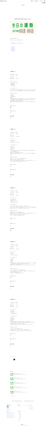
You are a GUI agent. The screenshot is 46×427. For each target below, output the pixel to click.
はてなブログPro (31, 409)
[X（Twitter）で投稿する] (14, 359)
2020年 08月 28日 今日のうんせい (11, 412)
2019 (19, 419)
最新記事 (8, 411)
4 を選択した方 (13, 49)
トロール (16, 142)
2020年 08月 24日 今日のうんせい (11, 417)
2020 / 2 (20, 417)
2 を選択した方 (13, 47)
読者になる (44, 2)
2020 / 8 (20, 413)
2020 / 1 (20, 418)
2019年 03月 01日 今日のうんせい (18, 373)
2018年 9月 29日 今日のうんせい (18, 391)
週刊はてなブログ (31, 408)
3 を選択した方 (13, 48)
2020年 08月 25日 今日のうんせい (11, 416)
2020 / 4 (20, 416)
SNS (22, 324)
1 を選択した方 (13, 46)
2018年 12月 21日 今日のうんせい (18, 382)
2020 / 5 (20, 415)
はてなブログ (30, 405)
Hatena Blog (22, 425)
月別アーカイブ (20, 411)
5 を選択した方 (13, 50)
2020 (19, 412)
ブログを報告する (25, 425)
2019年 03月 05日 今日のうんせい (23, 19)
